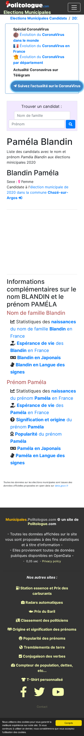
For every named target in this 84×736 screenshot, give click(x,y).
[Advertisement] (42, 241)
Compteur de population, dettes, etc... (44, 668)
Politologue (37, 523)
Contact (42, 706)
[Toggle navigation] (74, 7)
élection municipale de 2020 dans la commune (37, 192)
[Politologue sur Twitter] (39, 694)
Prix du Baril (44, 611)
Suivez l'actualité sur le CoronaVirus (48, 86)
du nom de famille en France (43, 329)
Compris (69, 723)
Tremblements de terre (44, 647)
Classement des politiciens (44, 620)
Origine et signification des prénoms (44, 629)
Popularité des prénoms (43, 638)
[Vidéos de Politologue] (58, 694)
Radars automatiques (44, 602)
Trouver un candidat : (42, 106)
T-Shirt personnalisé (44, 679)
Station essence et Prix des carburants (43, 591)
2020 (76, 18)
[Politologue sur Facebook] (23, 694)
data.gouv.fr (61, 485)
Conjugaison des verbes (43, 656)
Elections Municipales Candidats (38, 18)
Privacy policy (51, 561)
